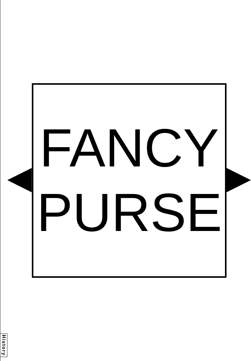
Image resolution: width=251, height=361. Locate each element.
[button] (19, 180)
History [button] (3, 345)
